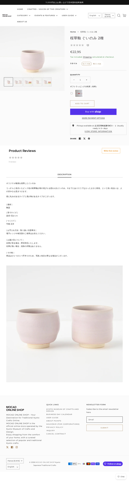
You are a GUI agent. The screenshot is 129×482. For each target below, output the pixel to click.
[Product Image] (32, 58)
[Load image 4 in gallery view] (37, 81)
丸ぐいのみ (86, 64)
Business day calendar (59, 414)
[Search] (118, 15)
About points (53, 421)
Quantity (75, 75)
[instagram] (17, 447)
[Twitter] (84, 139)
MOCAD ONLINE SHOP (45, 462)
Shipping (87, 57)
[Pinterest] (89, 139)
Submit (104, 428)
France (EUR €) (108, 16)
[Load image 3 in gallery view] (27, 81)
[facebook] (12, 447)
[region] (64, 2)
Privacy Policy (54, 427)
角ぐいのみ (97, 64)
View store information (98, 131)
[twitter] (7, 447)
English (93, 15)
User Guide (52, 418)
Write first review (111, 151)
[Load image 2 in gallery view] (18, 81)
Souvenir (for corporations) (63, 424)
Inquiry (50, 430)
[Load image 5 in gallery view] (47, 81)
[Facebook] (80, 139)
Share (73, 139)
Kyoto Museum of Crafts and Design (62, 410)
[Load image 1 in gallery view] (8, 81)
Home (73, 32)
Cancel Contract (56, 434)
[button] (118, 15)
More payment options (93, 118)
